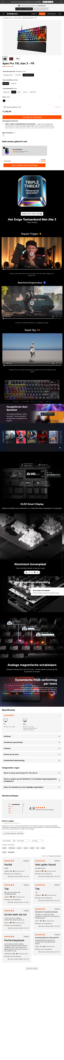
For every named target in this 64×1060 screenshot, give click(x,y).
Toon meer (11, 852)
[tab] (34, 14)
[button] (27, 591)
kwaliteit (32, 848)
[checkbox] (4, 148)
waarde (43, 848)
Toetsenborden (18, 18)
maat (37, 848)
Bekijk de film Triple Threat (31, 214)
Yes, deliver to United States (24, 9)
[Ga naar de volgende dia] (61, 2)
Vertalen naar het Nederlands (13, 873)
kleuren (4, 848)
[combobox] (23, 840)
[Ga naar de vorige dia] (3, 2)
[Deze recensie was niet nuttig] (27, 876)
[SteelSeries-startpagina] (12, 14)
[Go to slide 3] (18, 58)
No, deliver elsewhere (40, 9)
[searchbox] (7, 841)
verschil (26, 848)
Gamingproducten (7, 18)
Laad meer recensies (32, 968)
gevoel (4, 852)
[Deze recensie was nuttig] (24, 876)
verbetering (12, 848)
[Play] (32, 254)
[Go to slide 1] (4, 58)
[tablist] (34, 14)
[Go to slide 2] (11, 58)
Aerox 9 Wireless (17, 149)
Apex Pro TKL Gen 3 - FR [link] (29, 18)
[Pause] (60, 447)
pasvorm (19, 848)
